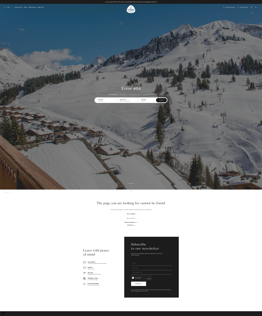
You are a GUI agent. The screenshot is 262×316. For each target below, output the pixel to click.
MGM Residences (33, 7)
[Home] (131, 9)
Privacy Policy (145, 291)
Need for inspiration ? (130, 222)
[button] (3, 313)
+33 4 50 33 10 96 (244, 7)
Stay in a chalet (123, 94)
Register (139, 284)
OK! (23, 309)
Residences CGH (18, 7)
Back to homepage (131, 213)
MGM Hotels (41, 7)
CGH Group (130, 225)
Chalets (25, 7)
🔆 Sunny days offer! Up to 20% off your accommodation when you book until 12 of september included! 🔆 (131, 2)
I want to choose (8, 309)
